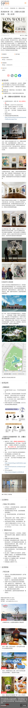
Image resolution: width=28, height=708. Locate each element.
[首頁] (5, 3)
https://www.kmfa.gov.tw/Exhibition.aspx (15, 463)
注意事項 (5, 500)
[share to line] (15, 75)
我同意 (24, 705)
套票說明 (5, 80)
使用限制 (5, 567)
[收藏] (8, 75)
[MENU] (25, 2)
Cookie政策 (3, 705)
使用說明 (5, 383)
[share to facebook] (19, 75)
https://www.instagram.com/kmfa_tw (14, 472)
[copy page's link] (12, 75)
